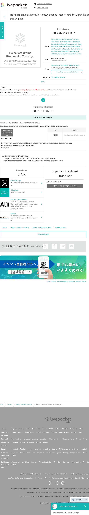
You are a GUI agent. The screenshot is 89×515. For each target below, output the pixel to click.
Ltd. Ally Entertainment (58, 77)
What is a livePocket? (44, 4)
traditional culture (42, 432)
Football (23, 449)
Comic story (29, 432)
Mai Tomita (77, 54)
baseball (15, 449)
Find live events (42, 8)
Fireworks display (45, 462)
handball (84, 449)
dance (73, 432)
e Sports (75, 449)
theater (20, 432)
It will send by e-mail (71, 246)
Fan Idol (4, 439)
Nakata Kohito (77, 49)
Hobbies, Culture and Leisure (5, 455)
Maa (59, 54)
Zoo (33, 453)
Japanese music (18, 429)
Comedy (54, 432)
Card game (50, 453)
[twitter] (52, 483)
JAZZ (51, 429)
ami (60, 51)
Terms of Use (42, 478)
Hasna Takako (63, 49)
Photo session (54, 439)
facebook (54, 246)
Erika (67, 51)
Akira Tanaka (55, 42)
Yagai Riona (55, 51)
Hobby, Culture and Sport (42, 227)
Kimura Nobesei (56, 39)
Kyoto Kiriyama (75, 46)
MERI (62, 54)
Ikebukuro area (60, 227)
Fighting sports (64, 449)
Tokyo (77, 65)
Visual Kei (73, 429)
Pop (33, 429)
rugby (30, 449)
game (59, 453)
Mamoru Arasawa (66, 44)
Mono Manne (64, 432)
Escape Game (75, 453)
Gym (28, 453)
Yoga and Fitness (18, 453)
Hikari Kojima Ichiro (74, 42)
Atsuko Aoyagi (74, 51)
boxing (54, 449)
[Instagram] (64, 483)
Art (84, 462)
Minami (71, 54)
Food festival (76, 462)
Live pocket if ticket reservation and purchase (13, 5)
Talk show (65, 439)
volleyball (37, 449)
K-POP (57, 429)
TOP (1, 404)
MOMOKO (54, 54)
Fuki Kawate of (66, 46)
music (3, 429)
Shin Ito (70, 49)
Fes (38, 429)
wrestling (46, 449)
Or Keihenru (63, 42)
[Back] (4, 16)
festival (34, 462)
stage (14, 432)
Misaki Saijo (65, 39)
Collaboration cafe (18, 443)
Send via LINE (62, 246)
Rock (27, 429)
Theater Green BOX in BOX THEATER (63, 65)
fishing (65, 453)
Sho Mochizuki (55, 44)
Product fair (16, 462)
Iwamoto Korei (76, 44)
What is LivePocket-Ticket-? (31, 474)
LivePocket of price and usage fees (20, 478)
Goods (78, 439)
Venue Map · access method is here (67, 72)
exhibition (43, 439)
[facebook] (58, 483)
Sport (3, 449)
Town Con (57, 462)
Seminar (66, 462)
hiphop (44, 429)
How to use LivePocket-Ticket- (56, 474)
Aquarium (40, 453)
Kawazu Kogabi (56, 46)
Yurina (67, 54)
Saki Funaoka (74, 39)
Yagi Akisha (54, 49)
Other (81, 429)
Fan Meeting (16, 439)
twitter (45, 246)
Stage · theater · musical (20, 227)
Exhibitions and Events (5, 465)
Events (4, 227)
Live (72, 439)
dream (64, 51)
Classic (64, 429)
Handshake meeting (30, 439)
